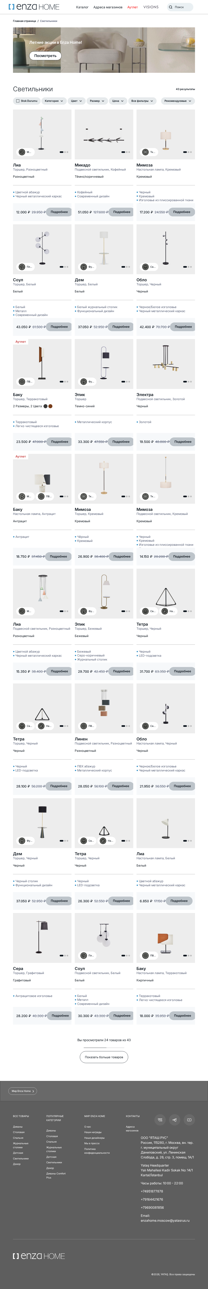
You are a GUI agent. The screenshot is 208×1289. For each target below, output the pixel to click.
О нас (87, 1126)
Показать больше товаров (104, 1057)
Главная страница (24, 21)
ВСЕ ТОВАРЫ (21, 1116)
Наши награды (93, 1132)
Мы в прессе (92, 1143)
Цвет (74, 100)
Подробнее (59, 212)
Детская (18, 1152)
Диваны (18, 1126)
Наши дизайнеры (94, 1137)
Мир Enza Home (21, 1090)
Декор (17, 1163)
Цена (115, 100)
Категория (51, 100)
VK (160, 1120)
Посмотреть (45, 56)
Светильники (21, 1158)
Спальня (18, 1137)
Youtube (189, 1120)
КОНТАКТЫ (133, 1116)
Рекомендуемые (176, 100)
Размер (95, 100)
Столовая (19, 1132)
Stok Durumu (29, 100)
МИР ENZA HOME (94, 1116)
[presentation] (104, 644)
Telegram (174, 1120)
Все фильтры (139, 100)
